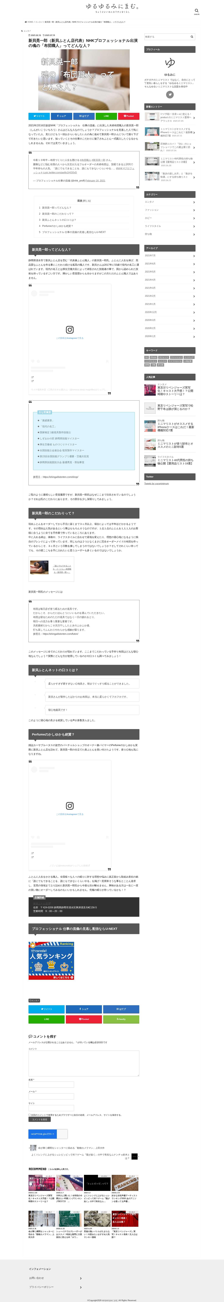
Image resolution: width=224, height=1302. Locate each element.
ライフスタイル (153, 226)
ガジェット (163, 357)
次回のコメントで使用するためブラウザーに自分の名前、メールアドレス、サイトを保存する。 (77, 1115)
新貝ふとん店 (40, 903)
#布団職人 (85, 160)
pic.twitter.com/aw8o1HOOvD (61, 172)
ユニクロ (162, 361)
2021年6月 (150, 263)
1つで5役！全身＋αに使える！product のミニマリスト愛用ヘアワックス (176, 117)
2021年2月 (150, 296)
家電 (147, 365)
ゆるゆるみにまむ (110, 1300)
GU (146, 357)
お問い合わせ (36, 1278)
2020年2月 (150, 328)
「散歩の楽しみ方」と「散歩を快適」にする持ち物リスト (176, 177)
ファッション (152, 210)
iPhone (153, 357)
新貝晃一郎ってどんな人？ (55, 207)
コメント (32, 1049)
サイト (31, 1103)
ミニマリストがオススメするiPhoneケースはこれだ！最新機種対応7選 (176, 132)
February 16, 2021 (95, 180)
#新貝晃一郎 (98, 160)
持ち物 (148, 234)
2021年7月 (150, 255)
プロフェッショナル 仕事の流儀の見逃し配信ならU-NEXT (72, 232)
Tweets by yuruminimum (156, 483)
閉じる (87, 201)
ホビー (148, 218)
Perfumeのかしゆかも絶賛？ (56, 226)
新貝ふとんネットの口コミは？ (57, 220)
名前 (31, 1080)
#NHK (119, 168)
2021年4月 (150, 280)
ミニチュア (189, 357)
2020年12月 (151, 312)
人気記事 (188, 361)
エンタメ (35, 1000)
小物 (153, 365)
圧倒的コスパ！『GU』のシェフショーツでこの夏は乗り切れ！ (175, 147)
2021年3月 (150, 288)
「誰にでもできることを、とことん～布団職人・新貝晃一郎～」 (62, 569)
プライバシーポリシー (41, 1287)
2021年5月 (150, 272)
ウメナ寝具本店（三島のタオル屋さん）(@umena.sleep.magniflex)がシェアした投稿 (72, 389)
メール (32, 1091)
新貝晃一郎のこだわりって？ (56, 213)
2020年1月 (150, 336)
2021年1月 (150, 304)
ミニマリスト (150, 361)
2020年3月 (150, 320)
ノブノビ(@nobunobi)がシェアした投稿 (68, 865)
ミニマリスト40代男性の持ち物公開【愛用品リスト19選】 (176, 162)
